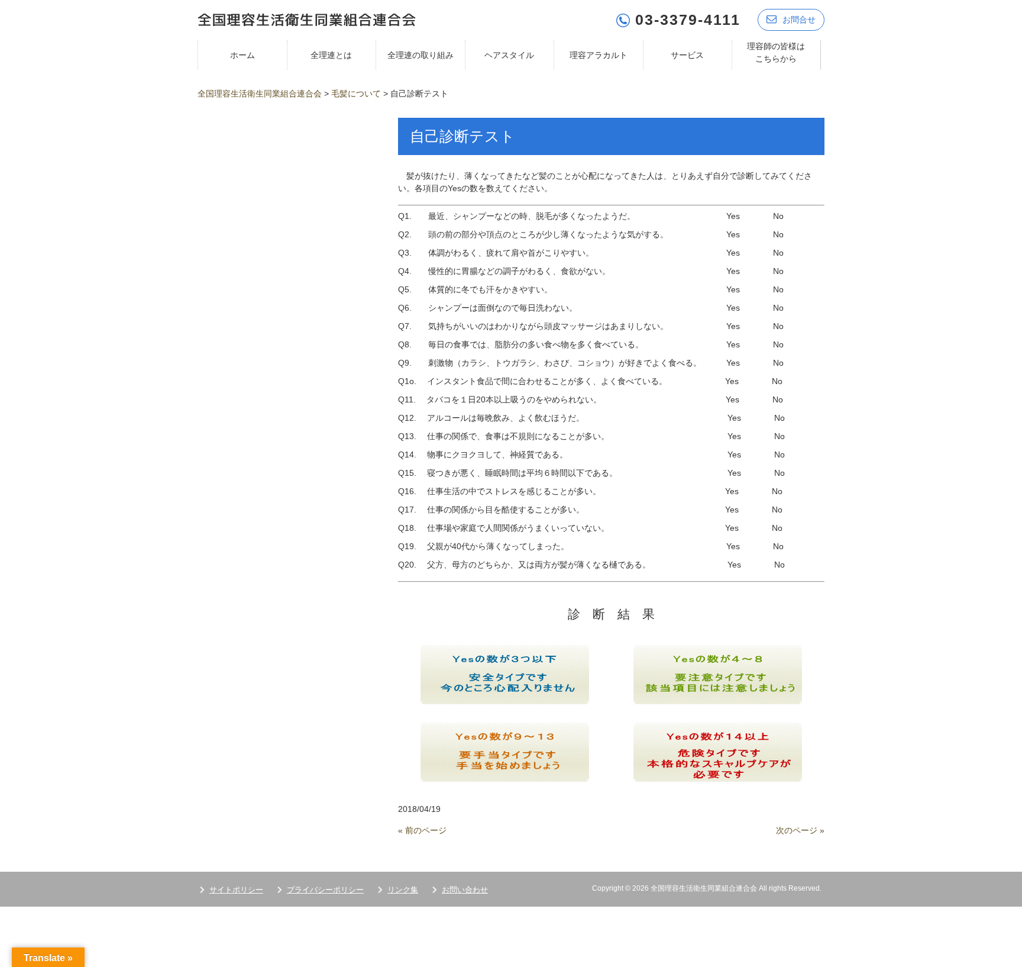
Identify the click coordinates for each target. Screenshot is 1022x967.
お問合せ (799, 19)
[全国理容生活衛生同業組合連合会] (307, 18)
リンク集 (402, 889)
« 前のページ (422, 830)
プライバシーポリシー (325, 889)
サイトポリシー (236, 889)
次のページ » (800, 830)
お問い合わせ (465, 889)
